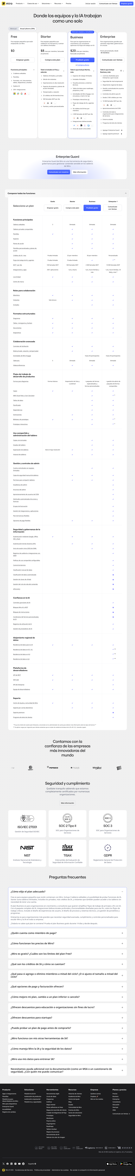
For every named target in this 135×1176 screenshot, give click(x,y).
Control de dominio (19, 565)
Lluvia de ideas (51, 1096)
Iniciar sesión (90, 3)
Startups (115, 1107)
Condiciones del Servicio (24, 1170)
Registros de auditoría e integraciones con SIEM (26, 554)
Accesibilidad (6, 1109)
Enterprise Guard (8, 1107)
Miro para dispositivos (9, 1104)
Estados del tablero (19, 445)
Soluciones (46, 4)
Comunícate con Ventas (108, 3)
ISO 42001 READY (41, 1147)
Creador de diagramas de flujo (56, 1113)
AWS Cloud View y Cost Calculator (23, 396)
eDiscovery (16, 589)
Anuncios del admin (19, 490)
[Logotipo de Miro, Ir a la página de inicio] (7, 4)
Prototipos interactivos (20, 424)
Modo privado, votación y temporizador (25, 351)
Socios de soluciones (75, 1113)
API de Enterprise (18, 685)
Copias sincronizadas (19, 440)
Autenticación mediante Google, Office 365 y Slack (25, 538)
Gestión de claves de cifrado (22, 579)
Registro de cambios (9, 1112)
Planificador (17, 405)
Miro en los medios (97, 1099)
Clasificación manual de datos (22, 570)
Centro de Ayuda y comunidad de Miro (25, 703)
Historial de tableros (19, 454)
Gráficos (49, 1102)
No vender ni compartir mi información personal (87, 1170)
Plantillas (16, 234)
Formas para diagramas (20, 381)
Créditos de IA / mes (19, 256)
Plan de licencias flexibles (21, 516)
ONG (114, 1110)
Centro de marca (18, 282)
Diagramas (16, 318)
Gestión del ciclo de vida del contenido (25, 584)
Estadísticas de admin (20, 485)
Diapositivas (17, 333)
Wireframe (49, 1118)
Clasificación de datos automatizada (24, 575)
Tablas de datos (18, 400)
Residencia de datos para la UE (23, 645)
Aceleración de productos (32, 1096)
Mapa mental (50, 1105)
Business (115, 1096)
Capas (15, 391)
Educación (116, 1105)
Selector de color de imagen (55, 1137)
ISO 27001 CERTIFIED (54, 1147)
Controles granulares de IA (21, 603)
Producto (19, 4)
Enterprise (116, 1099)
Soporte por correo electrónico (23, 708)
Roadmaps (49, 1126)
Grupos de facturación (20, 506)
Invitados (16, 305)
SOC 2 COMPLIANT (67, 1147)
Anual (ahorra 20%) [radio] (27, 29)
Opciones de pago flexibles (21, 521)
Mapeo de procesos (52, 1132)
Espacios (16, 239)
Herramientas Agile (52, 1094)
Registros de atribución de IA (22, 624)
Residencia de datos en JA (21, 659)
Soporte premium (19, 712)
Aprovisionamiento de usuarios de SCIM (26, 494)
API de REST (17, 675)
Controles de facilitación (20, 346)
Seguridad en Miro (74, 1115)
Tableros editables (19, 225)
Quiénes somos (96, 1094)
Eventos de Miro (73, 1110)
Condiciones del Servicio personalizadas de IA (26, 618)
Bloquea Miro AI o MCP (20, 607)
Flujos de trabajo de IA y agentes (23, 260)
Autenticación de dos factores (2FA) (24, 544)
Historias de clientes (75, 1094)
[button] (23, 60)
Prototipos (49, 1115)
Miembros (16, 295)
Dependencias (17, 410)
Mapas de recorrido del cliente (56, 1110)
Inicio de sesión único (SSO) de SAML (25, 548)
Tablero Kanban (51, 1129)
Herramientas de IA (52, 1135)
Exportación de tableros (20, 450)
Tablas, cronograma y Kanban (22, 323)
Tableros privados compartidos (23, 229)
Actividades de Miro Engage (22, 356)
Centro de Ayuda (73, 1099)
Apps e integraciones (9, 1094)
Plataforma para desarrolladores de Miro (10, 1100)
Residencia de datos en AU (21, 654)
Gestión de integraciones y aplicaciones (25, 511)
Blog (69, 1102)
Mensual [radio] (13, 29)
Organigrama (50, 1124)
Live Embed (17, 277)
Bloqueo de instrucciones (21, 612)
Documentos (17, 328)
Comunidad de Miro (75, 1107)
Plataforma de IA (30, 1094)
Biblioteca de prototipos (20, 419)
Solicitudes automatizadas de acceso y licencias (25, 500)
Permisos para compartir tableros (24, 480)
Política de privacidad (42, 1170)
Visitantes (16, 300)
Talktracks (16, 361)
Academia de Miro (74, 1096)
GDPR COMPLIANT (79, 1147)
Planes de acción (18, 244)
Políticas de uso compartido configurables (26, 560)
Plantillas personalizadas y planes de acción (25, 249)
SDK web (16, 680)
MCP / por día (17, 265)
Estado (70, 1105)
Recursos (57, 4)
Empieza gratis (126, 3)
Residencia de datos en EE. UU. (23, 650)
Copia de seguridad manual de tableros (25, 475)
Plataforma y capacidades (32, 1102)
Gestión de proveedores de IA (22, 629)
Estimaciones (17, 415)
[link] (67, 803)
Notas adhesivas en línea (54, 1107)
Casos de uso (32, 4)
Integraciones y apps (19, 270)
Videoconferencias (19, 365)
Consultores (116, 1102)
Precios (68, 4)
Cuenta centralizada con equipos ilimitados (23, 469)
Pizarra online (51, 1121)
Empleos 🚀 (94, 1096)
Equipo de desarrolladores (21, 689)
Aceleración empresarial (32, 1099)
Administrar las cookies (60, 1170)
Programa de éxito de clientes (22, 717)
